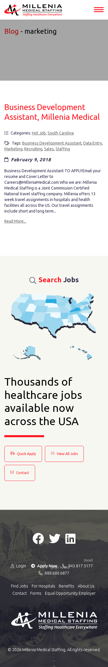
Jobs (59, 280)
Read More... (15, 221)
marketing (13, 149)
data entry (92, 143)
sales (49, 149)
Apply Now (46, 566)
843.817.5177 (80, 565)
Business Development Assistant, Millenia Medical (52, 112)
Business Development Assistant (52, 143)
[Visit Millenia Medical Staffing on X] (54, 538)
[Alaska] (27, 353)
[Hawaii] (81, 353)
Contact (22, 473)
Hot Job (39, 133)
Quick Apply (26, 454)
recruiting (33, 149)
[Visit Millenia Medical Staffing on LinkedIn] (70, 538)
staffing (63, 149)
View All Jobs (67, 454)
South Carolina (61, 133)
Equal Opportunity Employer (70, 593)
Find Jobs (19, 586)
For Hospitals (43, 586)
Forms (35, 593)
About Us (86, 586)
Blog (11, 31)
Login (20, 566)
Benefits (66, 586)
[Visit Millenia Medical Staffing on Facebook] (38, 538)
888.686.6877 (56, 572)
